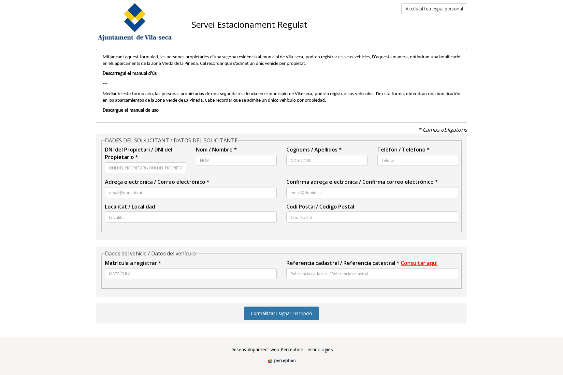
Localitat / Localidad (130, 206)
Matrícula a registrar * (133, 263)
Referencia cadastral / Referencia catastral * (362, 263)
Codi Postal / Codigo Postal (320, 206)
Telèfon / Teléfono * (403, 149)
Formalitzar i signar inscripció (281, 313)
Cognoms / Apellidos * (314, 149)
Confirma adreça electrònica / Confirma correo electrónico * (362, 181)
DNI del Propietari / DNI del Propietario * (138, 153)
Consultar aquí (419, 263)
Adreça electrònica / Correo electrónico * (157, 181)
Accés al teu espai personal (434, 9)
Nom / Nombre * (216, 149)
